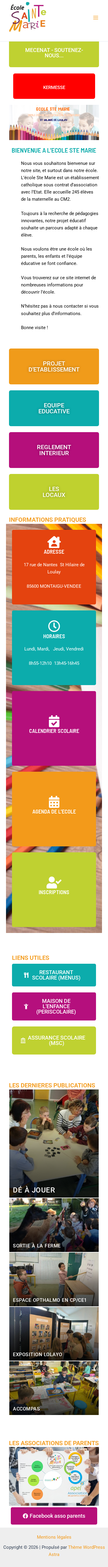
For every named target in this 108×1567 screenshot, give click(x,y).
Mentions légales (54, 1537)
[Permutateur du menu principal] (95, 17)
